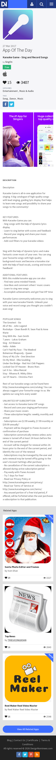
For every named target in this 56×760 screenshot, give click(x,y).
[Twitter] (25, 754)
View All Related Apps (28, 729)
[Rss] (37, 754)
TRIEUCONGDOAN (17, 640)
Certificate (32, 740)
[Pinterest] (31, 754)
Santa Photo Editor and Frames (22, 566)
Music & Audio (26, 91)
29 (8, 577)
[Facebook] (19, 754)
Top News (10, 636)
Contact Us (19, 740)
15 (9, 81)
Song (5, 98)
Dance (13, 98)
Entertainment (10, 91)
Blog (9, 740)
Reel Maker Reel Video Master (21, 705)
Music (20, 98)
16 (8, 647)
